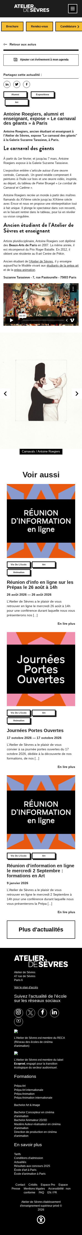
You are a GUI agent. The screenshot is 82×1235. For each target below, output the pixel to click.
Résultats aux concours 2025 (32, 1166)
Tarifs (17, 1154)
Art (16, 102)
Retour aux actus (23, 44)
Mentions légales (34, 1188)
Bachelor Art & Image (27, 1105)
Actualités (20, 1162)
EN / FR (52, 1192)
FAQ (41, 1192)
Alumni (15, 94)
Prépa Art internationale (28, 1090)
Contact (20, 1184)
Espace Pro (48, 1184)
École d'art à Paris (25, 1170)
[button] (41, 1225)
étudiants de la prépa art (63, 265)
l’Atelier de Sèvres (41, 261)
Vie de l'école (19, 564)
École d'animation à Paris (30, 1173)
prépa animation (24, 270)
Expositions (42, 94)
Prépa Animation (24, 1093)
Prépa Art (20, 1085)
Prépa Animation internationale (33, 1097)
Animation (18, 572)
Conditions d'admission (28, 1158)
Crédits (32, 1184)
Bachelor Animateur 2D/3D (30, 1120)
